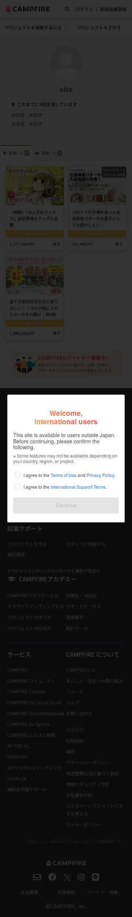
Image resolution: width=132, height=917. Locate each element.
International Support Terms (78, 487)
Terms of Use (64, 475)
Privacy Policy (100, 475)
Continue (66, 505)
